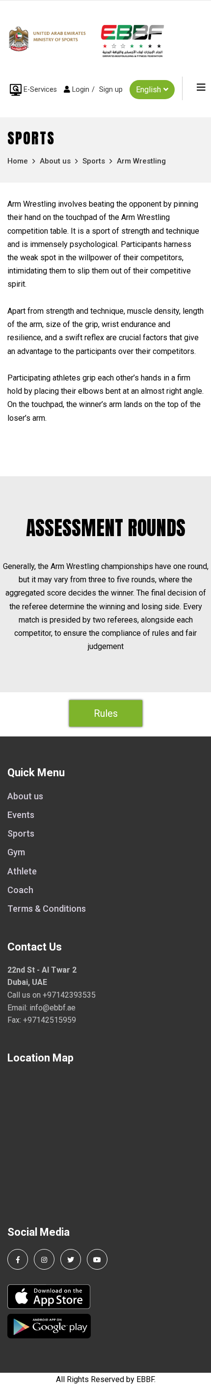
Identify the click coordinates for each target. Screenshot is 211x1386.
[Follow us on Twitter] (70, 1259)
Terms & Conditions (46, 908)
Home (17, 161)
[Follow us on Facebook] (17, 1259)
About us (55, 161)
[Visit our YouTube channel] (97, 1259)
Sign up (111, 89)
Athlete (22, 871)
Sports (93, 161)
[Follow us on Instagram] (44, 1259)
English (148, 89)
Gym (16, 852)
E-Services (40, 89)
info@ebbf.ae (52, 1007)
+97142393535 (69, 995)
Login (80, 89)
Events (20, 815)
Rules (106, 713)
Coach (20, 890)
